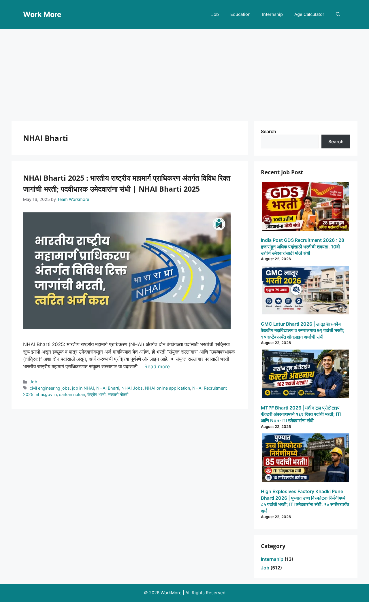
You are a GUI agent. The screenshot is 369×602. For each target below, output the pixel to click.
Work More (42, 14)
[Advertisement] (184, 72)
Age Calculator (309, 14)
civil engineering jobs (50, 388)
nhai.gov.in (46, 394)
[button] (338, 14)
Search (268, 131)
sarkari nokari (72, 394)
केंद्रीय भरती (96, 394)
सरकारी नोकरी (118, 394)
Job (215, 14)
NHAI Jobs (132, 388)
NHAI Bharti (107, 388)
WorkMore (171, 592)
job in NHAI (83, 388)
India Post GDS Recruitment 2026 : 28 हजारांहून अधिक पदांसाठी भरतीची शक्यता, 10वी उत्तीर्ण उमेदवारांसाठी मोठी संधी (302, 246)
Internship (272, 14)
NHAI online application (167, 388)
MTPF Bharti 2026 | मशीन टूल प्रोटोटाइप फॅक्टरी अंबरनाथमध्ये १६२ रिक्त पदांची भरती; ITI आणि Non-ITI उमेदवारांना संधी (301, 414)
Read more (157, 366)
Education (240, 14)
